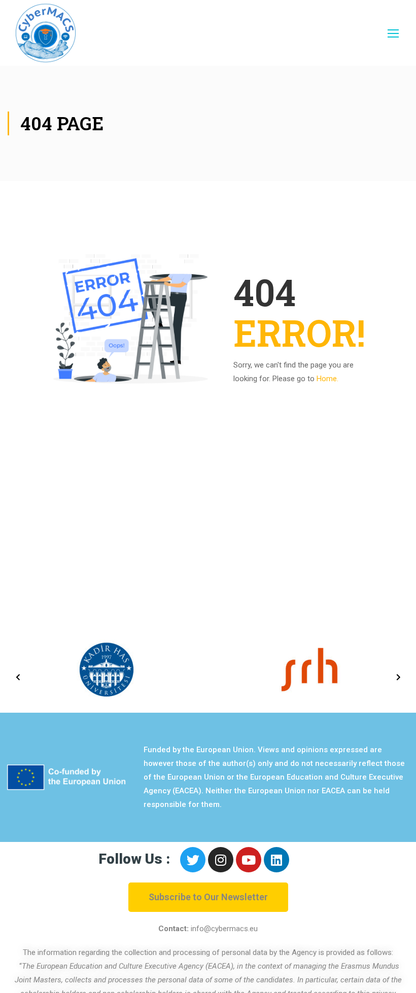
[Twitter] (192, 859)
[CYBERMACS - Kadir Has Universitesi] (45, 33)
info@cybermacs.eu (224, 928)
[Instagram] (220, 859)
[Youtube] (248, 859)
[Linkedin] (276, 859)
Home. (327, 378)
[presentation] (17, 677)
